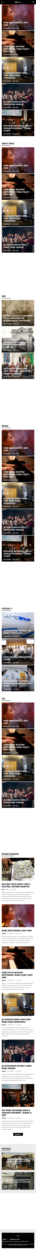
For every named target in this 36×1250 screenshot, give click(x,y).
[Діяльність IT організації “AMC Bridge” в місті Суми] (18, 625)
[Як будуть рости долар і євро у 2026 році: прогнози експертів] (18, 869)
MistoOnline (25, 1241)
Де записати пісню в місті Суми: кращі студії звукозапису (16, 1020)
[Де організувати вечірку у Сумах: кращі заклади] (18, 97)
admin (7, 889)
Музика (4, 933)
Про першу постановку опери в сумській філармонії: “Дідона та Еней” (17, 1112)
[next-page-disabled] (31, 1155)
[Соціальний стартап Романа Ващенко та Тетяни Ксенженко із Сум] (18, 678)
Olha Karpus (10, 933)
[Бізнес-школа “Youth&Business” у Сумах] (18, 652)
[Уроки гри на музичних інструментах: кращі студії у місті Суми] (18, 44)
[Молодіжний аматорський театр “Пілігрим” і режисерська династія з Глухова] (18, 366)
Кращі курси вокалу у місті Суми (17, 930)
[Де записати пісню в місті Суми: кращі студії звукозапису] (18, 70)
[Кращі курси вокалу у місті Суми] (18, 17)
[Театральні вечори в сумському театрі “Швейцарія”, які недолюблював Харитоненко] (18, 313)
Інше (3, 889)
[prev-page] (28, 1155)
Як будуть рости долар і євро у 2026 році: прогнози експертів (16, 885)
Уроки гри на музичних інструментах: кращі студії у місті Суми (17, 975)
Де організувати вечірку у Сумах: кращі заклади (17, 1067)
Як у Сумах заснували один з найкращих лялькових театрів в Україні (18, 1161)
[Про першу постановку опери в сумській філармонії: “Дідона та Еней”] (18, 123)
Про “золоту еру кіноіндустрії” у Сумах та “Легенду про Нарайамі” (18, 1181)
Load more (17, 1134)
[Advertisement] (18, 275)
